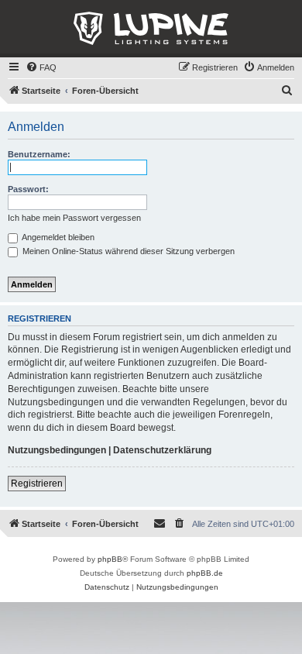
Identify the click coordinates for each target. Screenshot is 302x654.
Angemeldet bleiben (57, 237)
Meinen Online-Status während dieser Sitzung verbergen (127, 251)
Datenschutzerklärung (162, 450)
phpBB (110, 559)
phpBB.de (205, 573)
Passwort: (28, 189)
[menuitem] (41, 67)
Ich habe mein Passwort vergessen (74, 217)
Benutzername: (39, 154)
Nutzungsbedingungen (57, 450)
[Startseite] (151, 28)
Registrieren (37, 483)
